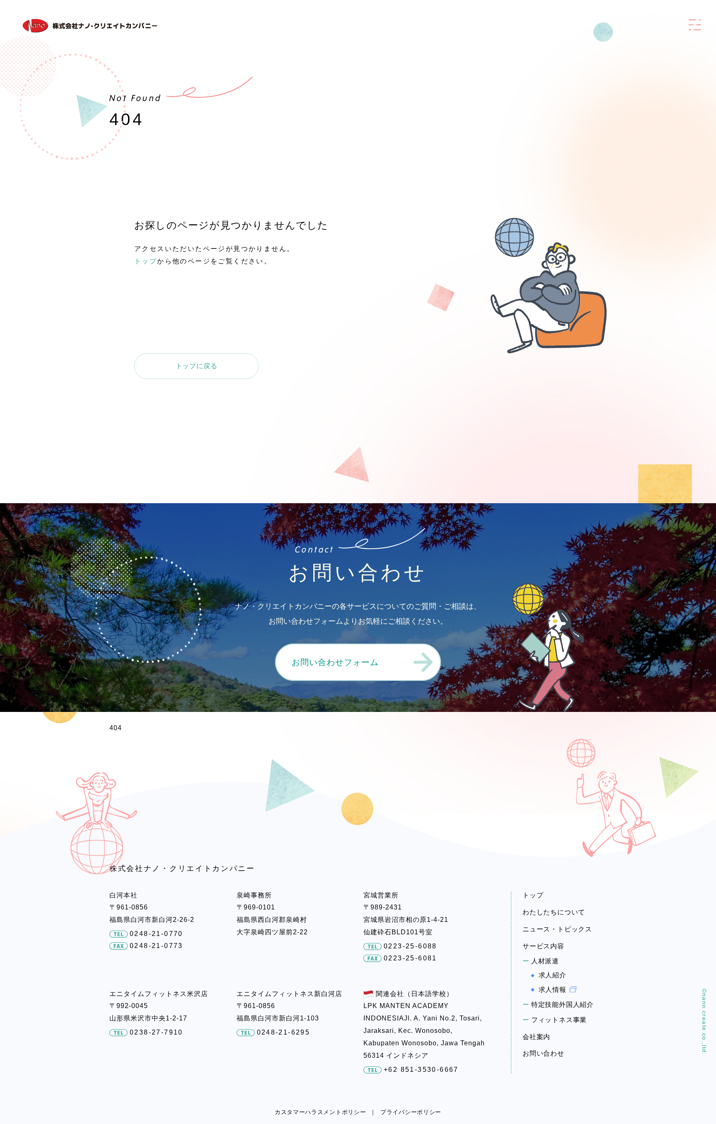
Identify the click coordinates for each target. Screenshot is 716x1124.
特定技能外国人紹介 (562, 1004)
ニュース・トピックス (557, 929)
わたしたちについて (553, 912)
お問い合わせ (543, 1053)
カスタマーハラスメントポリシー (320, 1112)
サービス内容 (543, 946)
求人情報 (552, 989)
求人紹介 (552, 975)
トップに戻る (197, 365)
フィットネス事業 (559, 1019)
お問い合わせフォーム (335, 662)
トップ (145, 261)
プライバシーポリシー (410, 1112)
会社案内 (536, 1036)
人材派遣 (545, 961)
